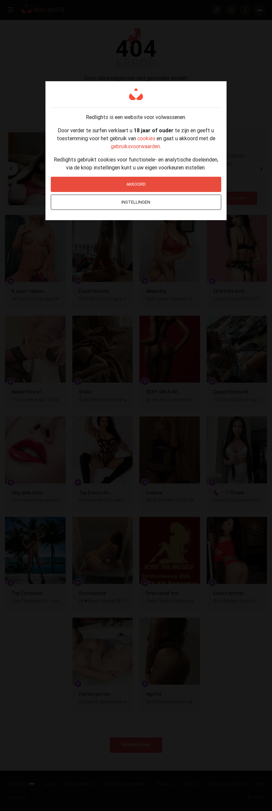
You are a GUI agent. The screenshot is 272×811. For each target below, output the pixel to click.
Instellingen (135, 202)
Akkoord (136, 184)
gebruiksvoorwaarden (135, 146)
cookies (146, 138)
